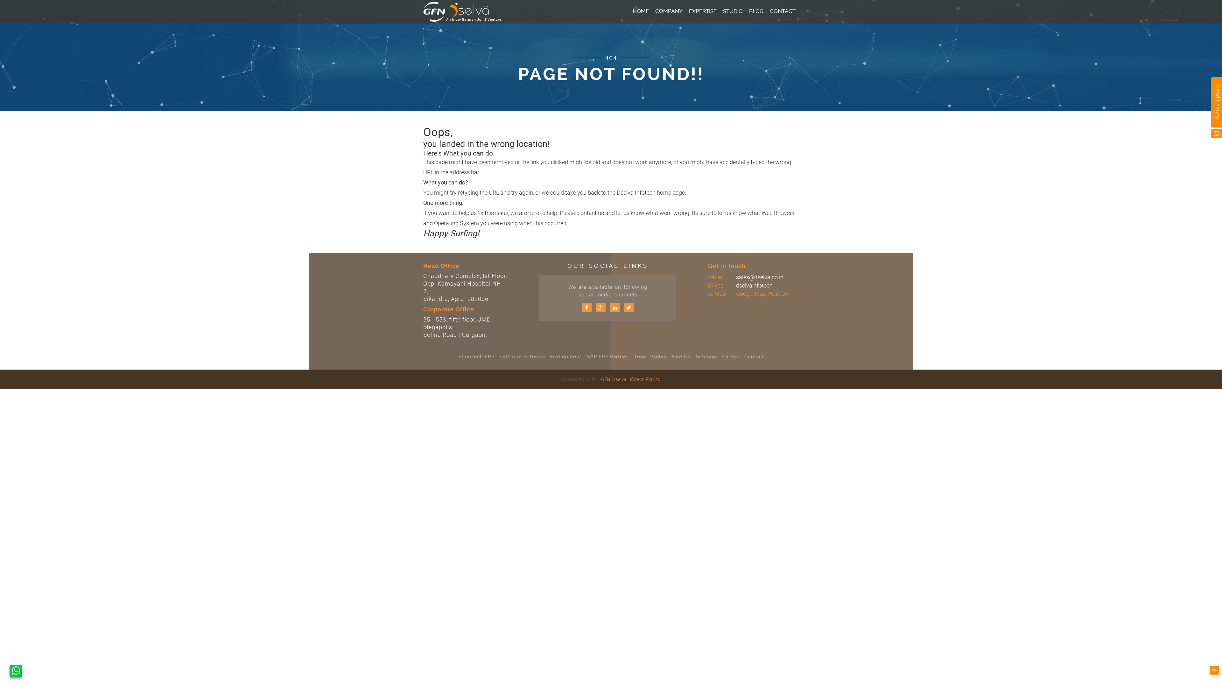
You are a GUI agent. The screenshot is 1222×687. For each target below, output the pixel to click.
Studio (733, 11)
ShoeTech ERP (477, 356)
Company (669, 11)
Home (641, 11)
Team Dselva (650, 356)
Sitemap (706, 356)
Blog (756, 11)
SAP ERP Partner (607, 356)
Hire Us (681, 356)
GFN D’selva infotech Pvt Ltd (630, 379)
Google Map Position (762, 293)
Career (730, 356)
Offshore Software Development (540, 356)
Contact (783, 11)
